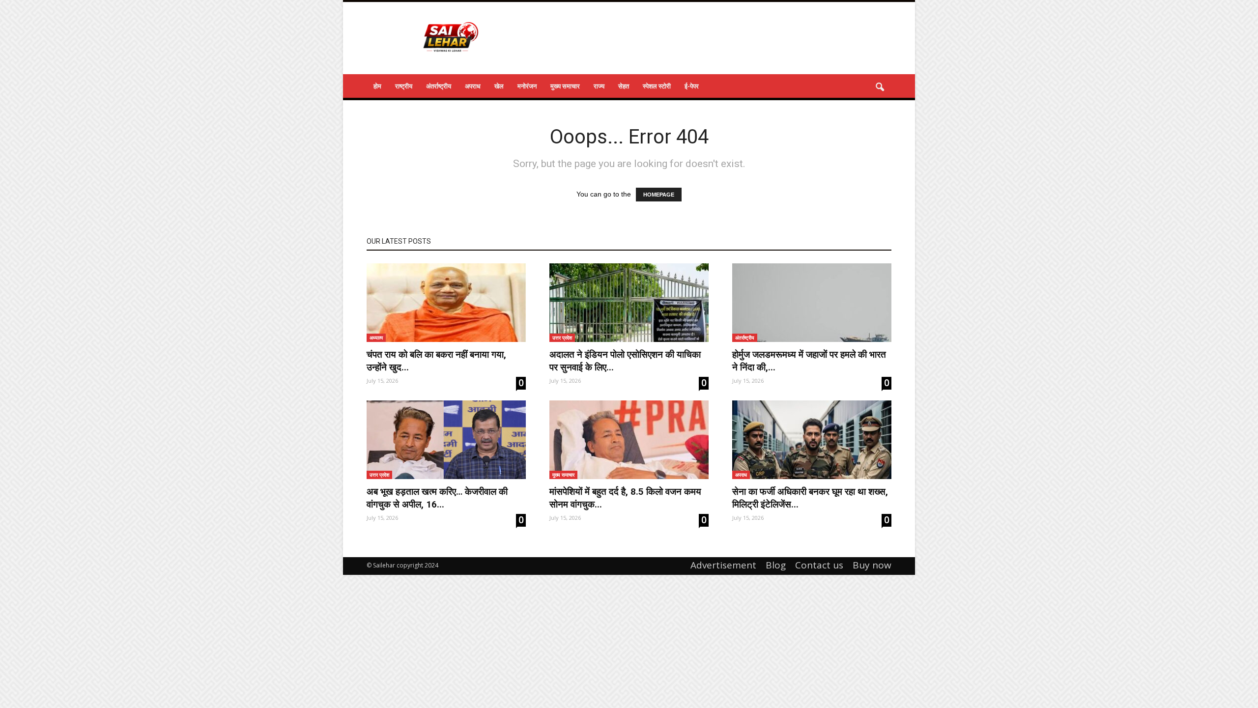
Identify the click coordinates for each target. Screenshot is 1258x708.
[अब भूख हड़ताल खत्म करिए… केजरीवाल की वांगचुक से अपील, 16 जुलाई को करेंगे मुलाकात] (446, 439)
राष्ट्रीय (403, 86)
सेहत (623, 86)
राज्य (599, 86)
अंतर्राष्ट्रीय (438, 86)
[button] (879, 87)
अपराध (473, 86)
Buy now (872, 565)
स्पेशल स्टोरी (657, 86)
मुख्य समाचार (565, 86)
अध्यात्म (376, 337)
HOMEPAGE (658, 195)
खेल (499, 86)
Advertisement (723, 565)
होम (377, 86)
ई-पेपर (692, 86)
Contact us (819, 565)
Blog (776, 565)
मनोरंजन (527, 86)
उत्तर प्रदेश (562, 337)
